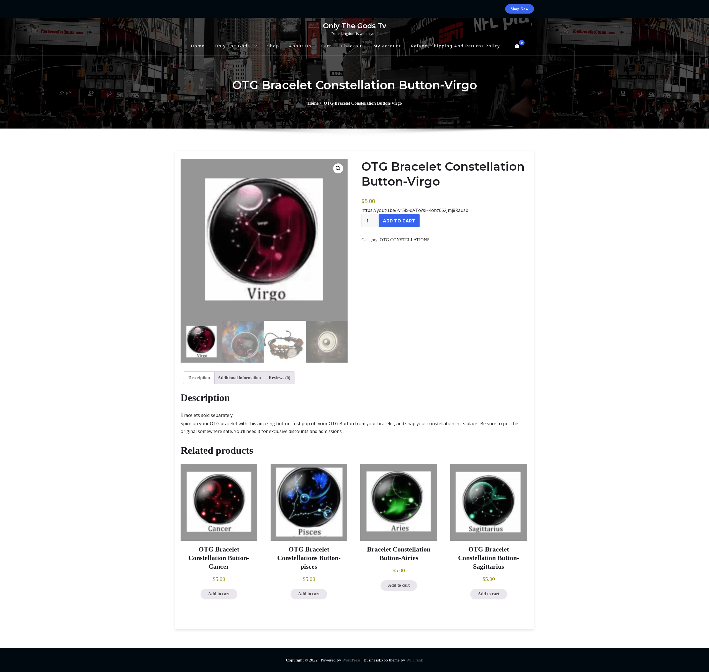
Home (312, 103)
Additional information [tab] (239, 377)
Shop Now (519, 9)
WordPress (351, 660)
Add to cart (399, 221)
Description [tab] (199, 377)
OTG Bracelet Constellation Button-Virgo (363, 103)
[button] (338, 168)
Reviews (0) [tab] (279, 377)
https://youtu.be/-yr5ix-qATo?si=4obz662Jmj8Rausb (414, 210)
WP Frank (414, 660)
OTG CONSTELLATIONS (405, 239)
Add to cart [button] (219, 593)
